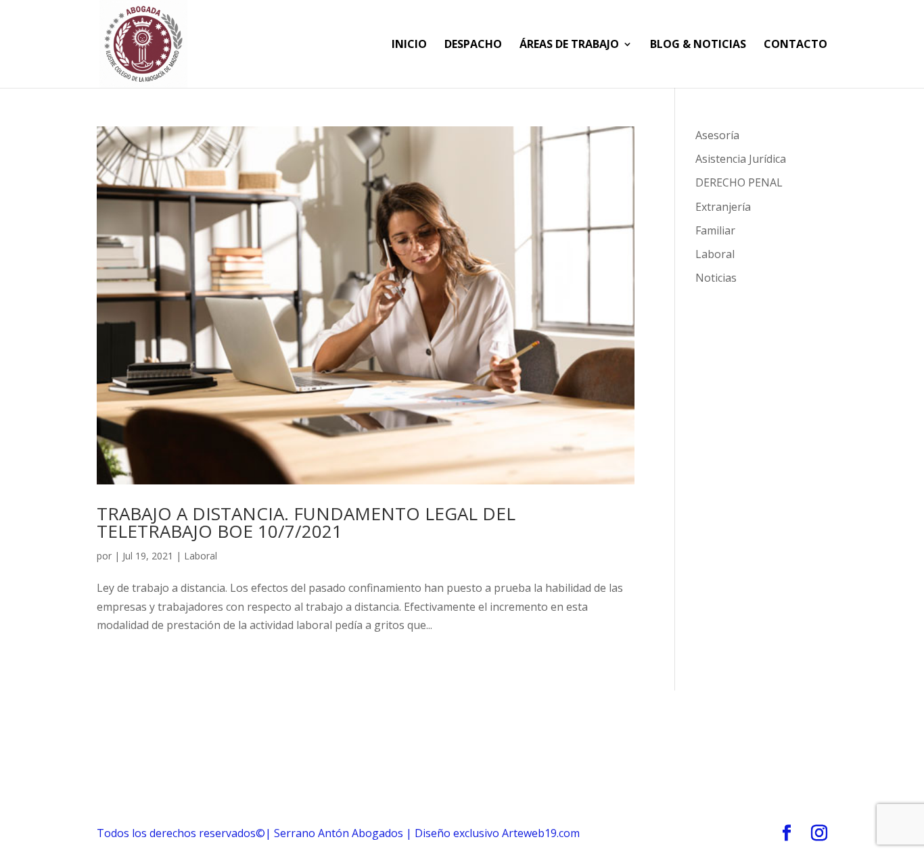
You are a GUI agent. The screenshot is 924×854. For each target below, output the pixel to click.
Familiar (715, 230)
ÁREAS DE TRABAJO (569, 45)
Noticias (716, 277)
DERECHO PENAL (739, 182)
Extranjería (723, 206)
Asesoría (717, 135)
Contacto (795, 45)
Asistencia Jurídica (740, 158)
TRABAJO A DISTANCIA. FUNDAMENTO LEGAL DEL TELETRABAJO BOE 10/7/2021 (306, 522)
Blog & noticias (698, 45)
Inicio (409, 45)
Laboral (200, 555)
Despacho (473, 45)
